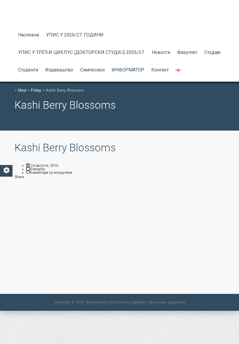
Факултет (187, 52)
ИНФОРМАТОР (128, 70)
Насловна (28, 35)
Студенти (28, 70)
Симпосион (92, 70)
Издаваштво (59, 70)
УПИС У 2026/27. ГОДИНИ (74, 35)
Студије (212, 52)
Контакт (160, 70)
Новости (161, 52)
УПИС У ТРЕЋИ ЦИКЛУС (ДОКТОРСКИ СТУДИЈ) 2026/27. (81, 52)
